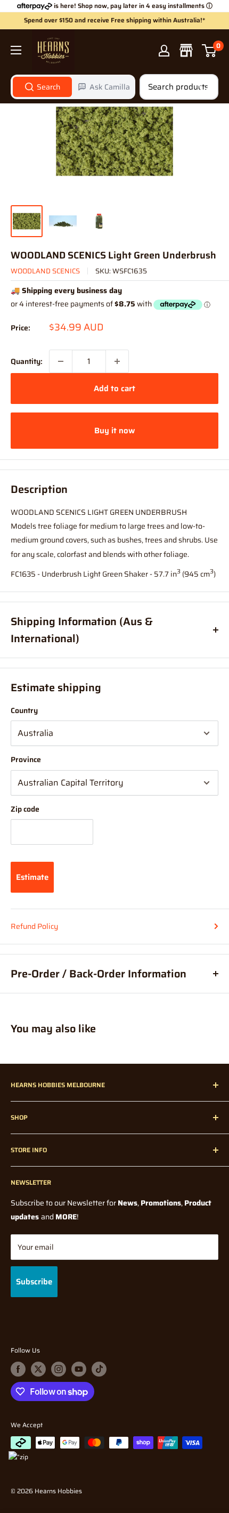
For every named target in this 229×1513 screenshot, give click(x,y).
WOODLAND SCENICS (45, 271)
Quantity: (27, 361)
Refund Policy (34, 926)
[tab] (42, 87)
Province (26, 759)
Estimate (32, 877)
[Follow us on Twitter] (38, 1369)
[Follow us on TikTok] (99, 1369)
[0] (209, 50)
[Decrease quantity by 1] (61, 361)
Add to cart (114, 388)
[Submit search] (204, 86)
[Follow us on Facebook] (18, 1369)
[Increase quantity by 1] (117, 361)
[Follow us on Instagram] (58, 1369)
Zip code (25, 809)
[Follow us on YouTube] (78, 1369)
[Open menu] (16, 50)
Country (24, 710)
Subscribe (34, 1281)
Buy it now (114, 430)
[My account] (164, 50)
